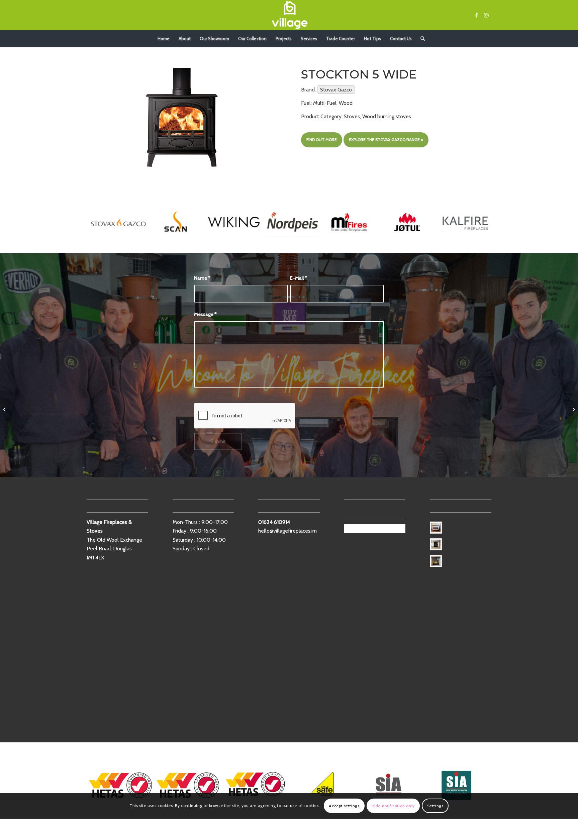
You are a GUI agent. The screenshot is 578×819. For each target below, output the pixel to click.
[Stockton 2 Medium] (573, 409)
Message (205, 314)
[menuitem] (163, 38)
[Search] (420, 38)
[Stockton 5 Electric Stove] (5, 409)
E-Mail (298, 278)
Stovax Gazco (336, 89)
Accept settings (344, 805)
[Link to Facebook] (476, 15)
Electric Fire (456, 524)
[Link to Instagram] (486, 15)
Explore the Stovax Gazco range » (386, 139)
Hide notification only (393, 805)
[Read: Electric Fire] (436, 528)
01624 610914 (274, 522)
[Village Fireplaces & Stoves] (289, 15)
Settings (435, 805)
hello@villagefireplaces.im (287, 531)
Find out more (321, 139)
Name (202, 278)
